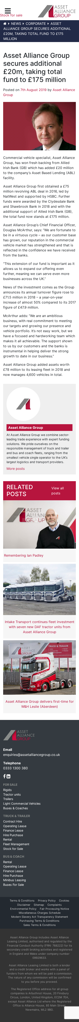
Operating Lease (14, 826)
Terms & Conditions (22, 900)
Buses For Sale (13, 884)
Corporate (36, 23)
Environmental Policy (23, 908)
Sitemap (39, 904)
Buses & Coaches (15, 808)
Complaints (54, 904)
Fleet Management (16, 844)
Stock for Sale (13, 848)
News (16, 23)
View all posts (57, 490)
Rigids (7, 790)
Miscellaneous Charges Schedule (39, 912)
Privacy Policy (47, 900)
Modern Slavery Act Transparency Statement (39, 916)
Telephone (12, 763)
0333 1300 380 (15, 768)
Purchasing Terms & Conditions (39, 920)
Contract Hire (12, 821)
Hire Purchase (13, 835)
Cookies (64, 900)
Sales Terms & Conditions (39, 925)
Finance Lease (13, 830)
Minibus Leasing (14, 880)
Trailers (8, 799)
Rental (7, 839)
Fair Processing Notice (54, 908)
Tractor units (12, 794)
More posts (16, 468)
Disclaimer (23, 904)
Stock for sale (11, 15)
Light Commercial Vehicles (22, 803)
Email (7, 749)
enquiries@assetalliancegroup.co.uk (31, 755)
